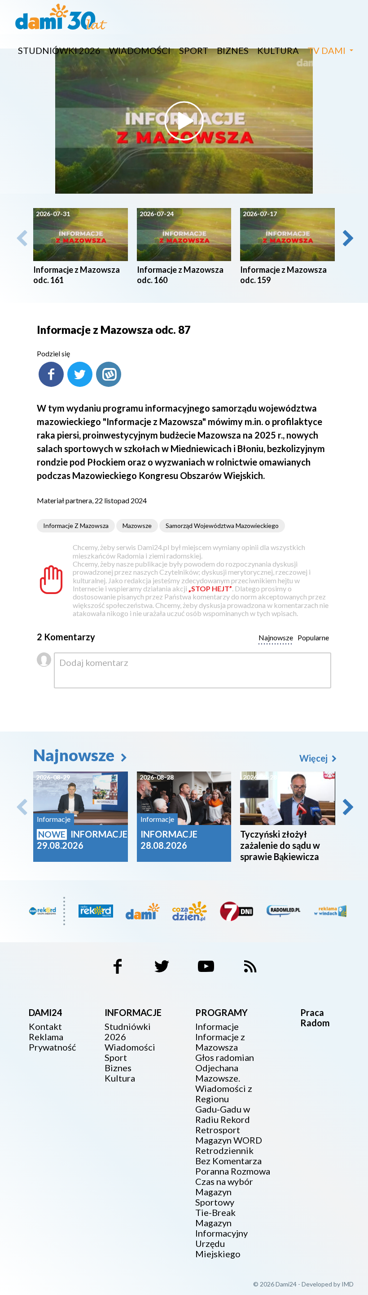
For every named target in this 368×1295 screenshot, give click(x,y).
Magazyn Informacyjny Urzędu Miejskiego (221, 1238)
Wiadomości (140, 50)
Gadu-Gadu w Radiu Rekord (222, 1114)
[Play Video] (184, 120)
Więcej (314, 758)
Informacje (217, 1026)
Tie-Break (215, 1212)
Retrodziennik (224, 1150)
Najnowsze (75, 755)
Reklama (46, 1037)
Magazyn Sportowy (214, 1197)
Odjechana (216, 1068)
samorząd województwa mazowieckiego (222, 525)
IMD (348, 1284)
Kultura (278, 50)
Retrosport (217, 1130)
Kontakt (45, 1026)
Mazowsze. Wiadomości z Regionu (223, 1088)
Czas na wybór (224, 1181)
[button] (347, 238)
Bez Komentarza (228, 1161)
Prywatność (52, 1047)
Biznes (233, 50)
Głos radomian (224, 1057)
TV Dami (326, 50)
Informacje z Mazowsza (76, 525)
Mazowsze (137, 525)
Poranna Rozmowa (232, 1171)
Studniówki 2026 (59, 50)
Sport (193, 50)
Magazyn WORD (228, 1140)
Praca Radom (315, 1017)
